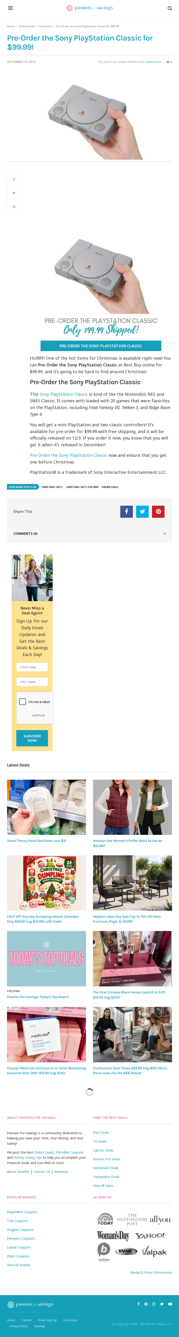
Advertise (61, 1171)
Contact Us (41, 1171)
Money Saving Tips (28, 1157)
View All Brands (18, 1265)
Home (11, 26)
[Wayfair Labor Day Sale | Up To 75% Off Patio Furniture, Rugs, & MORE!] (132, 883)
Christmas (45, 26)
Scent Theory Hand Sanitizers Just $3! (36, 841)
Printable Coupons (69, 1152)
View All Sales (103, 1185)
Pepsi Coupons (18, 1256)
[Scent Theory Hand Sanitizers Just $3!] (46, 807)
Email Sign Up (47, 1320)
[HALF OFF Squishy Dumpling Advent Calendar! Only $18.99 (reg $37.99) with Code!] (46, 883)
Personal (13, 991)
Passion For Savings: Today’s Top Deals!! (38, 997)
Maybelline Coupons (22, 1212)
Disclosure (70, 1320)
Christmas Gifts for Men (82, 487)
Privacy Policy (19, 1326)
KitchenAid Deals (106, 1168)
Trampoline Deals (106, 1177)
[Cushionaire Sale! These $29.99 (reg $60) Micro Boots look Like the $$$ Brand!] (132, 1034)
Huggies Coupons (20, 1229)
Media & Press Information (151, 1272)
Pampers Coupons (21, 1238)
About (11, 1320)
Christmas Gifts (52, 487)
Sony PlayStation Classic (64, 394)
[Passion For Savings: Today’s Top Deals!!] (46, 958)
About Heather (18, 1171)
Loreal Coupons (19, 1247)
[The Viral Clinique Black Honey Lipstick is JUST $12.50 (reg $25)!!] (132, 958)
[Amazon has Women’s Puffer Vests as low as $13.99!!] (132, 807)
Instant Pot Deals (106, 1159)
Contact (27, 1320)
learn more (153, 62)
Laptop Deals (103, 1150)
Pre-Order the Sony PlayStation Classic (101, 346)
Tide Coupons (17, 1221)
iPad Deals (101, 1132)
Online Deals (27, 26)
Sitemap (39, 1326)
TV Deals (100, 1141)
